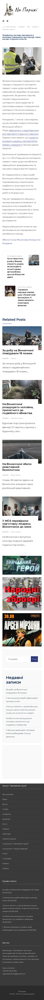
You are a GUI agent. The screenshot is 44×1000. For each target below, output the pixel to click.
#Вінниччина (9, 240)
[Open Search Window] (3, 21)
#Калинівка (23, 240)
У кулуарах (6, 858)
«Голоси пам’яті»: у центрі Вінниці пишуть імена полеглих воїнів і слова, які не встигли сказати (22, 709)
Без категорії (7, 794)
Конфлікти (35, 27)
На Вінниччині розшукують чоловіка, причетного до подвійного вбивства (17, 409)
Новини (12, 29)
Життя (13, 532)
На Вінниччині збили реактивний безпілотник (17, 467)
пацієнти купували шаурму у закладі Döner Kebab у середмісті (20, 141)
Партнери (6, 834)
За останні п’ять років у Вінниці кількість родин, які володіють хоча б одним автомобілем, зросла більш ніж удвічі (16, 266)
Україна (5, 863)
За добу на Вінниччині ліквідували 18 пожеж (17, 352)
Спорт (5, 853)
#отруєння (34, 240)
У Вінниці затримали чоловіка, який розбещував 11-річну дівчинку (20, 733)
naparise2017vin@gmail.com (13, 974)
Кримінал (5, 29)
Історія (5, 809)
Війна (13, 475)
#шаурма (7, 243)
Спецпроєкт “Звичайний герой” (15, 844)
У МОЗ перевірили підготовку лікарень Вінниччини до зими (16, 523)
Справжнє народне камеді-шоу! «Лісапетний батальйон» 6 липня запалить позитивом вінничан (26, 296)
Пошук (34, 659)
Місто (4, 824)
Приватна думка (9, 839)
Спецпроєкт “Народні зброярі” (15, 849)
